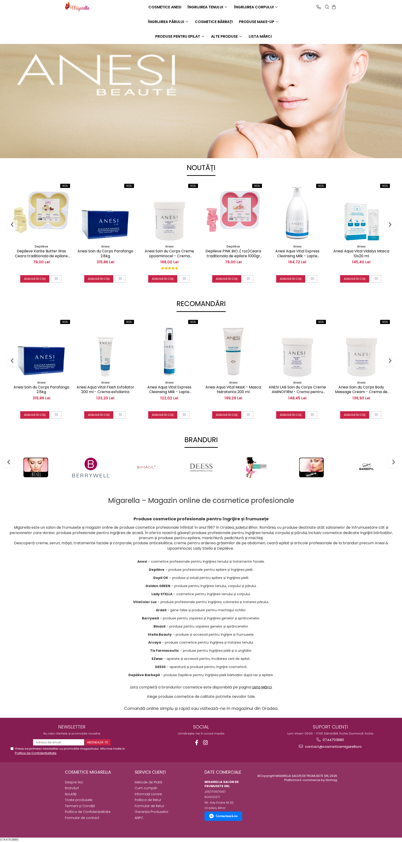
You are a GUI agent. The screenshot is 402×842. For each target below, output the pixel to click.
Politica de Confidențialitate (88, 811)
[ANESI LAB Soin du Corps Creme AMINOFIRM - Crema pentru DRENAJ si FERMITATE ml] (297, 348)
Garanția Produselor (151, 811)
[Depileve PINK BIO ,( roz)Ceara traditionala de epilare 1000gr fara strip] (233, 212)
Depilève (41, 246)
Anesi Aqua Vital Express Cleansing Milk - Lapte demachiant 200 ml (169, 390)
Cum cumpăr (146, 788)
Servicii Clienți (150, 772)
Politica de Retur (148, 800)
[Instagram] (205, 742)
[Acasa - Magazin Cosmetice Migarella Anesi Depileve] (88, 6)
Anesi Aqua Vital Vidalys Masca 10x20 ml (361, 254)
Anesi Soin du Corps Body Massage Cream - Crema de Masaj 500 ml (361, 390)
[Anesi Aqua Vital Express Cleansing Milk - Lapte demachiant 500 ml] (297, 212)
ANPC (139, 817)
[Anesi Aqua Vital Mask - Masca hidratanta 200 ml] (233, 348)
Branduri (72, 788)
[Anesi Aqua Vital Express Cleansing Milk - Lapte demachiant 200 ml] (169, 348)
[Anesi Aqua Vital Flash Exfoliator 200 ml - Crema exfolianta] (105, 348)
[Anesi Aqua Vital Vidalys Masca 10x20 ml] (361, 212)
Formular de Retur (149, 806)
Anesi (105, 246)
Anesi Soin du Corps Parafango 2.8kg (105, 254)
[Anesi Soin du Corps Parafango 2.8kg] (105, 212)
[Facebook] (197, 742)
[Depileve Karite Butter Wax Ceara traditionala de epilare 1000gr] (41, 212)
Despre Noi (74, 782)
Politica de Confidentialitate (36, 753)
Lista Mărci (262, 687)
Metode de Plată (148, 782)
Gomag (331, 780)
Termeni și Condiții (80, 806)
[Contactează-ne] (318, 7)
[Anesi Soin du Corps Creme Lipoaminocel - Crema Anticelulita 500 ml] (169, 212)
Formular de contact (82, 817)
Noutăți (71, 794)
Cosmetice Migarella (88, 772)
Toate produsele (78, 800)
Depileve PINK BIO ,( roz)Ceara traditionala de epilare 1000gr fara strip (233, 254)
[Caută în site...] (327, 7)
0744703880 (333, 739)
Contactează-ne (227, 816)
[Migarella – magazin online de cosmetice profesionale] (201, 79)
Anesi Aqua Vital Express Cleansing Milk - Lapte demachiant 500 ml (297, 254)
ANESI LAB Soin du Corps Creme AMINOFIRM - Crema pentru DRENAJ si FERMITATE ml (297, 390)
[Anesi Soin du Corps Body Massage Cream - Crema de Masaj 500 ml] (361, 348)
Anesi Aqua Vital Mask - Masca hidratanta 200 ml (233, 390)
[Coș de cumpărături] (334, 7)
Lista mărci (260, 36)
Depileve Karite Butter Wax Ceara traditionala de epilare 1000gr (41, 254)
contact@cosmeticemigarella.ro (333, 746)
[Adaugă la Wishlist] (56, 279)
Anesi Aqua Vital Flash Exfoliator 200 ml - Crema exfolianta (105, 390)
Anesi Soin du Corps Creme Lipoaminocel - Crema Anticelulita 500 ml (169, 254)
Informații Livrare (148, 794)
